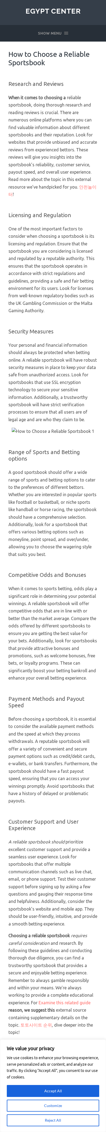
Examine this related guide (65, 1002)
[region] (53, 1085)
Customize (53, 1105)
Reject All (53, 1120)
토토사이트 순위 (36, 1024)
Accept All (53, 1091)
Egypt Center (53, 11)
